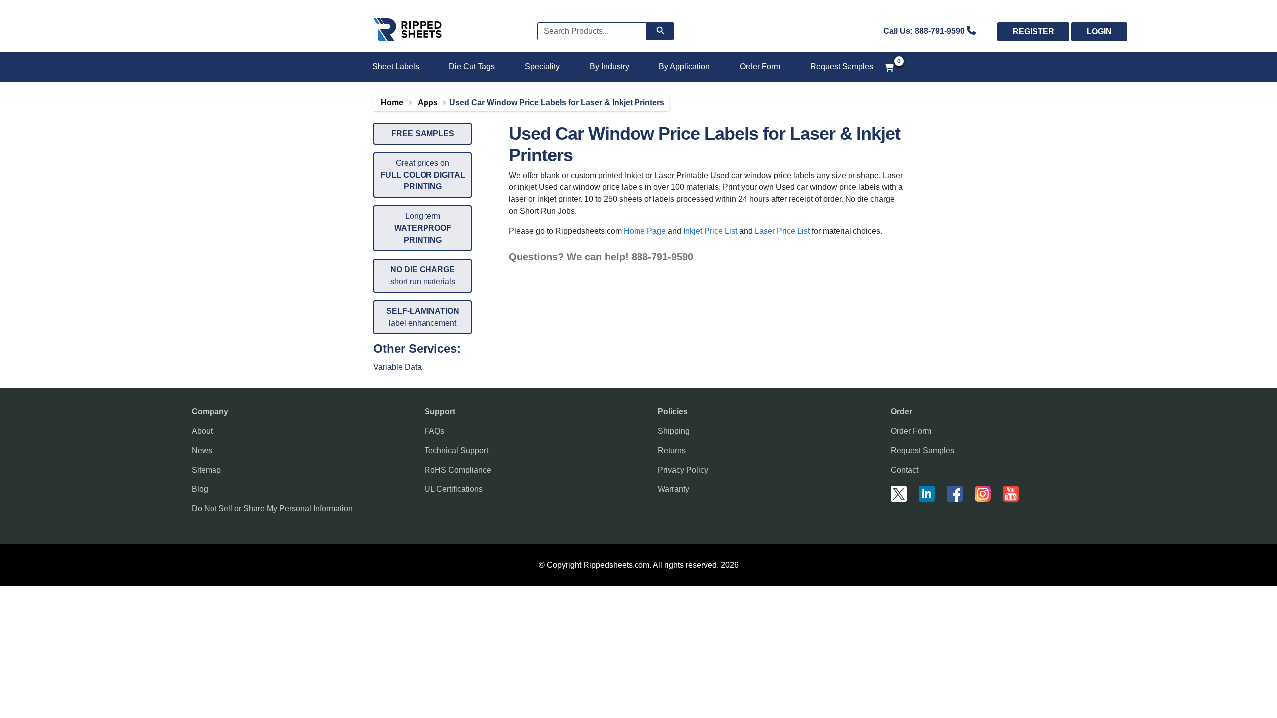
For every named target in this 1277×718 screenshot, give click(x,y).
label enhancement (422, 317)
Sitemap (206, 470)
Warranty (673, 489)
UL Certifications (454, 489)
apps (428, 102)
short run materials (422, 275)
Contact (904, 470)
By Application (684, 66)
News (202, 450)
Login (1099, 31)
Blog (200, 489)
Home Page (645, 231)
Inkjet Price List (710, 231)
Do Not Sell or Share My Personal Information (272, 508)
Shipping (674, 431)
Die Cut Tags (472, 66)
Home (392, 102)
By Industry (609, 66)
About (202, 431)
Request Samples (841, 66)
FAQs (434, 431)
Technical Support (456, 450)
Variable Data (397, 367)
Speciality (542, 66)
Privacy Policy (683, 470)
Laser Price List (782, 231)
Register (1033, 31)
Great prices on (422, 175)
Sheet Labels (395, 66)
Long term (422, 228)
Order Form (760, 66)
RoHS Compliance (458, 470)
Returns (672, 450)
